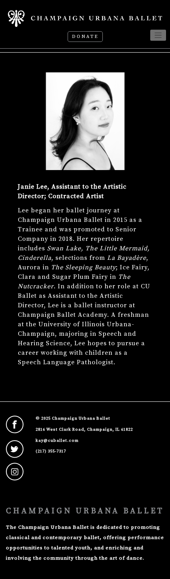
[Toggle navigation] (158, 35)
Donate (85, 37)
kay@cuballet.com (57, 440)
